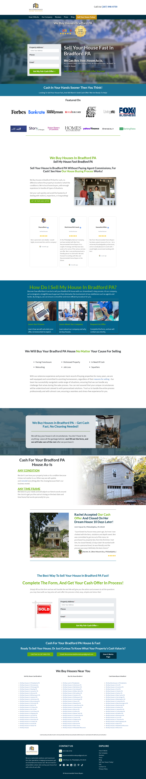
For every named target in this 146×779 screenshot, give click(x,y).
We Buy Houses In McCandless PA (72, 693)
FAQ (100, 764)
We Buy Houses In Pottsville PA (29, 703)
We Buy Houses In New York (114, 724)
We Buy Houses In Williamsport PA (30, 695)
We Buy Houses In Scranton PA (114, 687)
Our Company (47, 17)
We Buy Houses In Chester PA (114, 691)
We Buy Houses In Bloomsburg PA (30, 701)
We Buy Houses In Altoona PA (28, 693)
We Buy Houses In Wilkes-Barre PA (73, 691)
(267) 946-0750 (109, 7)
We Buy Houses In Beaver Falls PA (72, 713)
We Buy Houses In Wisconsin (114, 728)
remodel (24, 481)
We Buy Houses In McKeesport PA (72, 697)
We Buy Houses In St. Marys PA (28, 707)
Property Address (36, 47)
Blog (72, 17)
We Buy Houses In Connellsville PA (73, 715)
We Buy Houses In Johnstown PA (29, 699)
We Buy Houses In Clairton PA (71, 717)
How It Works (34, 17)
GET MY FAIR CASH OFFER (40, 201)
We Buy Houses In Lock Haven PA (29, 711)
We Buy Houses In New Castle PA (115, 695)
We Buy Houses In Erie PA (113, 685)
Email (32, 62)
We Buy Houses (24, 728)
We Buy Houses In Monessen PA (115, 715)
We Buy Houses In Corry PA (113, 717)
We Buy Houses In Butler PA (28, 705)
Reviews (58, 17)
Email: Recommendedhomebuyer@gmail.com (76, 654)
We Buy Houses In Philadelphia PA (30, 683)
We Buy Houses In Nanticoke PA (115, 705)
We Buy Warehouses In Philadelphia (116, 683)
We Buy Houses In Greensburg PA (72, 699)
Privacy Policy (103, 769)
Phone (32, 55)
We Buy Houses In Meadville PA (72, 703)
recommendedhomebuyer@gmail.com (75, 755)
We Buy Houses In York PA (113, 689)
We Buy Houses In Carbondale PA (115, 711)
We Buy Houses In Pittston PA (28, 717)
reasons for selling (101, 379)
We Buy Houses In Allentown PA (72, 685)
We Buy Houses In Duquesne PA (72, 719)
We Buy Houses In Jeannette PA (115, 709)
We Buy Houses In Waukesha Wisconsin (117, 726)
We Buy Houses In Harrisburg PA (72, 689)
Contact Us (102, 767)
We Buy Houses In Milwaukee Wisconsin (74, 728)
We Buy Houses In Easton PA (114, 693)
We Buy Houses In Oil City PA (28, 709)
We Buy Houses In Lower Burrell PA (73, 705)
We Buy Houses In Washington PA (115, 699)
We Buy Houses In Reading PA (28, 689)
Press (66, 17)
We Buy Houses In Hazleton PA (72, 695)
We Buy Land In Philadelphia (71, 683)
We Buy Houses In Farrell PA (71, 721)
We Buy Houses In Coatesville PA (115, 701)
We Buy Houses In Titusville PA (115, 719)
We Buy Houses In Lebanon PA (28, 697)
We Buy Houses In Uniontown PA (72, 707)
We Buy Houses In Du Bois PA (71, 711)
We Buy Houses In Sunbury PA (114, 707)
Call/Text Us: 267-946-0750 (40, 654)
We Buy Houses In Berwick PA (71, 724)
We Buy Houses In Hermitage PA (115, 697)
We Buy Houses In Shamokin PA (29, 719)
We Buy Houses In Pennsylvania (29, 685)
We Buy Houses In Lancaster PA (29, 691)
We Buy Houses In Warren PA (71, 709)
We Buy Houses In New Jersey (71, 726)
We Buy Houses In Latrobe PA (28, 715)
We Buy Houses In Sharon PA (71, 701)
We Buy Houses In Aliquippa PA (29, 713)
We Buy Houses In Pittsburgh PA (29, 687)
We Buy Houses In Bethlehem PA (72, 687)
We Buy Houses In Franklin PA (28, 721)
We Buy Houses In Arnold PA (28, 724)
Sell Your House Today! (86, 17)
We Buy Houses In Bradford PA (114, 713)
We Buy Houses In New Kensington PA (117, 703)
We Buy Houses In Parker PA (28, 726)
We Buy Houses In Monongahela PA (116, 721)
